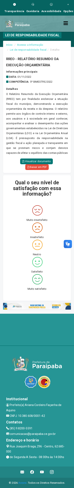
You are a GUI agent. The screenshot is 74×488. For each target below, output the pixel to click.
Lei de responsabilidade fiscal (28, 49)
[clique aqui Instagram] (52, 472)
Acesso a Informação (30, 44)
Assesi (22, 482)
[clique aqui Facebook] (32, 472)
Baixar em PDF (38, 167)
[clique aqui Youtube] (42, 472)
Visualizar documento (37, 161)
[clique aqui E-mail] (22, 472)
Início (9, 44)
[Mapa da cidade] (37, 329)
